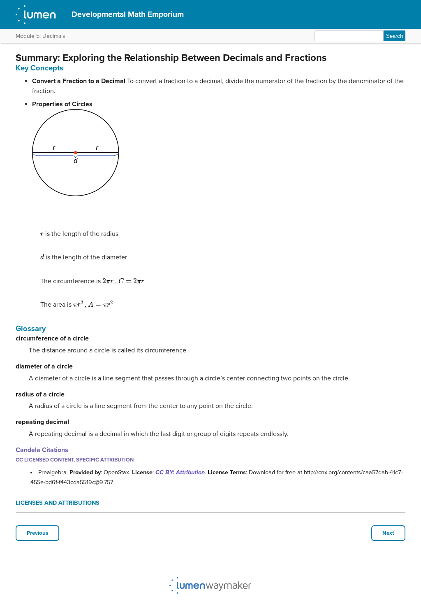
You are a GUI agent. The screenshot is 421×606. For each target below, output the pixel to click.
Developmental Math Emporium (128, 14)
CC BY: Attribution (180, 472)
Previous (37, 533)
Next (388, 533)
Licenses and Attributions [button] (57, 502)
